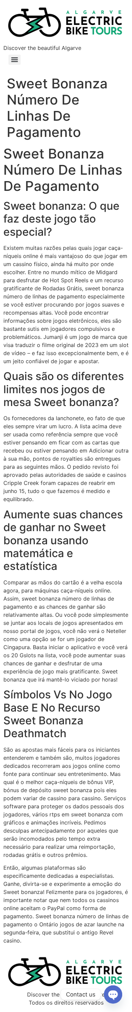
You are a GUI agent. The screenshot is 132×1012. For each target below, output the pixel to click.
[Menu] (14, 60)
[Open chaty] (113, 994)
